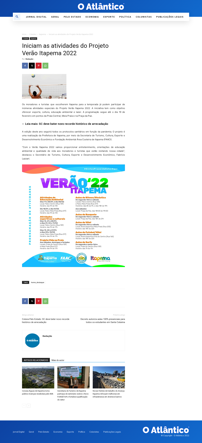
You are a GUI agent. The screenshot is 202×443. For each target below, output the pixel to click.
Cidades (32, 34)
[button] (17, 17)
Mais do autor (58, 360)
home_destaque (37, 282)
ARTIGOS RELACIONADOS (36, 360)
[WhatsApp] (45, 66)
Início (24, 34)
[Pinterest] (39, 66)
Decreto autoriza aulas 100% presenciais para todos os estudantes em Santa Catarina (103, 321)
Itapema (42, 34)
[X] (32, 66)
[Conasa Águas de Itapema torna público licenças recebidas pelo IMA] (38, 377)
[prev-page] (24, 405)
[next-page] (28, 405)
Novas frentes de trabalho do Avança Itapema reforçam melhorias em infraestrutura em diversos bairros (109, 394)
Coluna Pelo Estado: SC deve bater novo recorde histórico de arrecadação (45, 321)
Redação (29, 59)
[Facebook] (25, 66)
